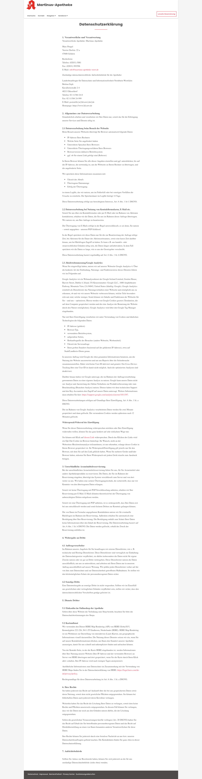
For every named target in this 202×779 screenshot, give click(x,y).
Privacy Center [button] (69, 774)
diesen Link (89, 437)
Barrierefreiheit (55, 774)
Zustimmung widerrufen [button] (85, 774)
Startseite (31, 16)
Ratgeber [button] (51, 16)
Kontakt (41, 16)
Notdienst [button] (62, 16)
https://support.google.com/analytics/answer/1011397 (105, 394)
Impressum (43, 774)
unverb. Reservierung (166, 14)
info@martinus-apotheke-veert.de (84, 69)
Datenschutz (33, 774)
